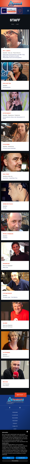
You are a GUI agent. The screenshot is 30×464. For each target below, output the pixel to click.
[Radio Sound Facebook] (10, 408)
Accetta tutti (22, 457)
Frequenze (15, 420)
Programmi (15, 412)
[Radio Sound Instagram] (20, 408)
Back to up (20, 394)
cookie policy (5, 443)
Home (12, 24)
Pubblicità (15, 426)
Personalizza (15, 460)
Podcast (15, 423)
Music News (15, 417)
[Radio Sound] (15, 3)
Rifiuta (8, 457)
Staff (15, 428)
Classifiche (15, 415)
